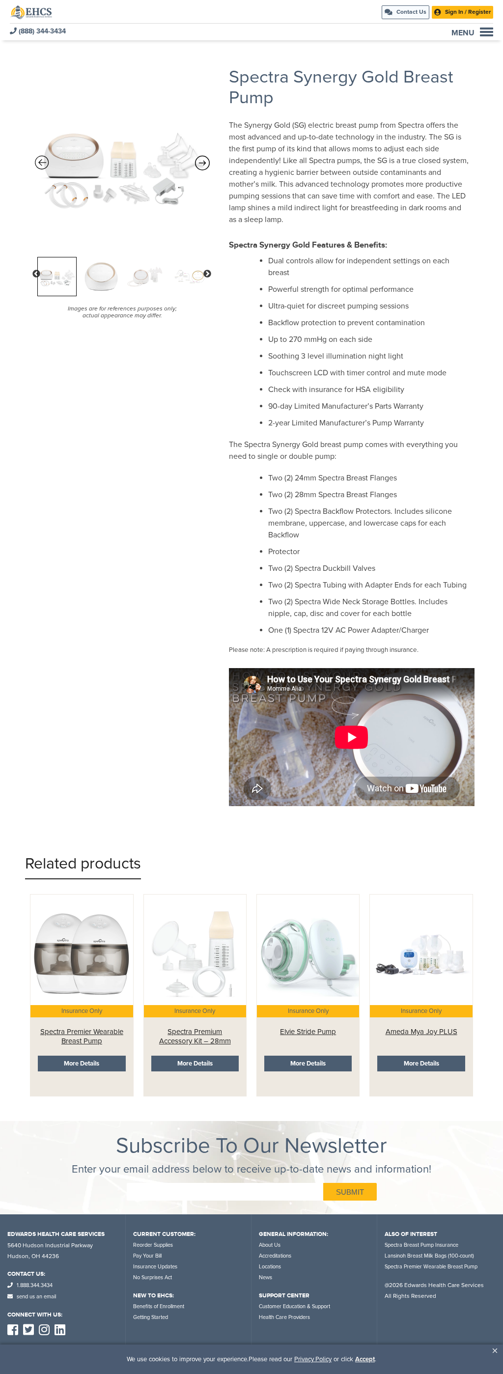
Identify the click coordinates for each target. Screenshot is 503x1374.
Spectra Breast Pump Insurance (421, 1245)
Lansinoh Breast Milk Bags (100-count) (429, 1256)
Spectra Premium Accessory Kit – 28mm (195, 1036)
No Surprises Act (152, 1277)
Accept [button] (365, 1359)
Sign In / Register (467, 11)
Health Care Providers (284, 1317)
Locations (270, 1266)
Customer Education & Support (294, 1306)
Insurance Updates (155, 1266)
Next (207, 274)
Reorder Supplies (153, 1245)
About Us (269, 1245)
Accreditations (275, 1256)
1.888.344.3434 (34, 1285)
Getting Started (150, 1317)
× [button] (495, 1351)
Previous (36, 274)
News (265, 1277)
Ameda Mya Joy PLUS (421, 1031)
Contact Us (410, 11)
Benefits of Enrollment (158, 1306)
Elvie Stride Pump (308, 1031)
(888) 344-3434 (41, 31)
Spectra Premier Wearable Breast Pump (81, 1036)
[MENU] (486, 32)
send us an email (35, 1296)
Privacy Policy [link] (313, 1359)
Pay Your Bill (147, 1256)
